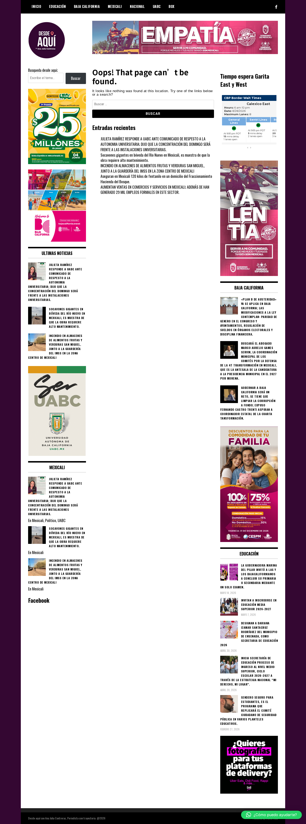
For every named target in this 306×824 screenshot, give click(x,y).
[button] (271, 815)
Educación (57, 6)
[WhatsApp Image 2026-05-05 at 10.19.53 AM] (57, 240)
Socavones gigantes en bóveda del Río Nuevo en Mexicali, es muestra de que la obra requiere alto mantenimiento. (155, 157)
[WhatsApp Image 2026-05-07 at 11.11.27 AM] (57, 162)
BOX (171, 6)
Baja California (87, 6)
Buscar (76, 78)
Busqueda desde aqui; (43, 70)
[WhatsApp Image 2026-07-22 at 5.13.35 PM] (249, 274)
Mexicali (115, 6)
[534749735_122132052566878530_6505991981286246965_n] (249, 792)
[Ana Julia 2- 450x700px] (57, 454)
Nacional (137, 6)
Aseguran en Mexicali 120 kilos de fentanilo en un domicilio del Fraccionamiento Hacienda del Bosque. (156, 178)
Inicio (36, 6)
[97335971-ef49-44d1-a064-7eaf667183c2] (185, 52)
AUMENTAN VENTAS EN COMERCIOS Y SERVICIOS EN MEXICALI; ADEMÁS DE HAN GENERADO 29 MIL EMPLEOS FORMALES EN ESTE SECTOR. (155, 189)
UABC (157, 6)
